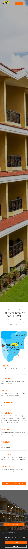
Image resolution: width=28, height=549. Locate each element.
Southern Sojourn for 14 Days (20, 307)
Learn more (7, 539)
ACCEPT (15, 542)
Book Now (19, 3)
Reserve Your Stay (13, 524)
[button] (26, 3)
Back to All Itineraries (13, 483)
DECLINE (15, 546)
